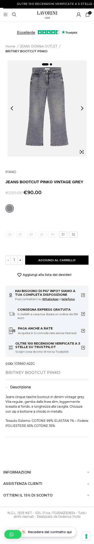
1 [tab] (45, 64)
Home (10, 46)
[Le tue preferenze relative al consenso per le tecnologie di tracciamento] (86, 536)
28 (31, 234)
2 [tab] (51, 64)
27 (20, 234)
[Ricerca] (14, 14)
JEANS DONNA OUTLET (39, 46)
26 (9, 234)
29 (42, 234)
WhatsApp (50, 299)
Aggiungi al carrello (56, 260)
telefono (68, 299)
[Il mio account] (78, 14)
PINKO (10, 172)
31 (63, 234)
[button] (12, 534)
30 (53, 234)
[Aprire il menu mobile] (5, 14)
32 (73, 234)
